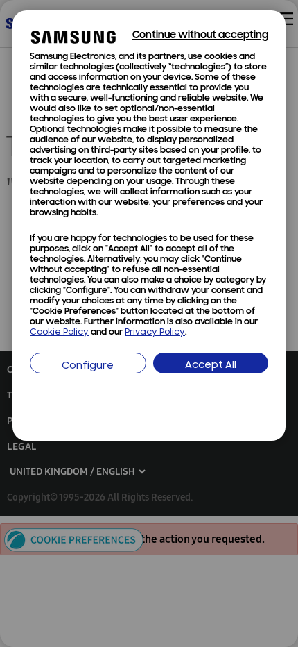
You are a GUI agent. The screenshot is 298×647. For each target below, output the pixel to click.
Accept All (210, 365)
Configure (88, 366)
